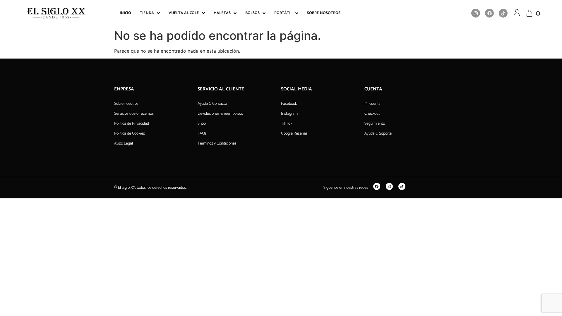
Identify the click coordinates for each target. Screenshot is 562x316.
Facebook (289, 103)
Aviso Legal (123, 143)
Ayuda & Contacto (212, 103)
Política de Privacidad (131, 123)
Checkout (372, 113)
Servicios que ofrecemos (134, 113)
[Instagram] (475, 13)
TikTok (286, 123)
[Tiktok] (503, 13)
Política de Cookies (129, 133)
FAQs (202, 133)
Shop (202, 123)
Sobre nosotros (126, 103)
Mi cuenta (372, 103)
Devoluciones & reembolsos (220, 113)
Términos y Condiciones (217, 143)
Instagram (289, 113)
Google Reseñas (294, 133)
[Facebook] (489, 13)
